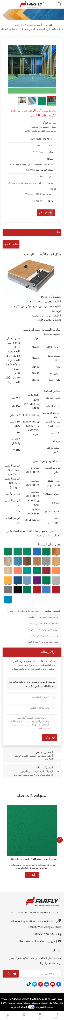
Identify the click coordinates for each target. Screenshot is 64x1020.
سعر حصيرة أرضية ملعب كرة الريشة (44, 623)
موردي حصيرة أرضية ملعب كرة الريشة (43, 629)
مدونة (12, 1003)
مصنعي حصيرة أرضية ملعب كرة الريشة (42, 617)
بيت (48, 25)
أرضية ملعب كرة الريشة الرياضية (45, 635)
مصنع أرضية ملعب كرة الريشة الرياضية (43, 641)
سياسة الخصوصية (44, 1007)
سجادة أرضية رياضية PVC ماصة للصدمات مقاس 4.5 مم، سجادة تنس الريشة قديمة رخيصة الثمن (32, 859)
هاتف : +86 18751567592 (48, 934)
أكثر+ (32, 874)
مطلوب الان (44, 212)
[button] (60, 840)
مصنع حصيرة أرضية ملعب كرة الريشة (25, 611)
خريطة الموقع (24, 1003)
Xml (4, 1003)
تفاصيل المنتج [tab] (11, 244)
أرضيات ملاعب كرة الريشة (28, 25)
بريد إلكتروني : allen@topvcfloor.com (40, 941)
